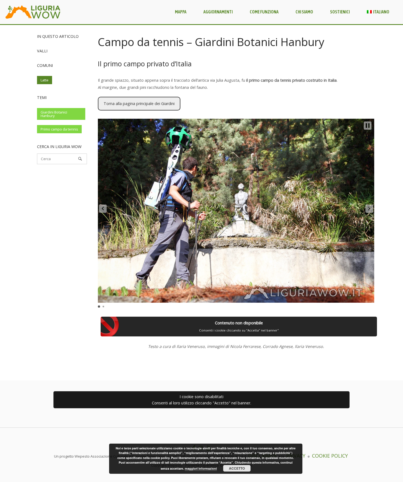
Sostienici (340, 11)
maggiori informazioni (201, 468)
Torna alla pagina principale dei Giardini (139, 103)
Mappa (180, 11)
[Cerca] (80, 159)
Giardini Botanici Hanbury (54, 114)
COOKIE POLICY (330, 455)
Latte (45, 80)
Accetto (237, 468)
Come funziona (264, 11)
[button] (103, 209)
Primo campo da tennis (59, 129)
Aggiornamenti (218, 11)
